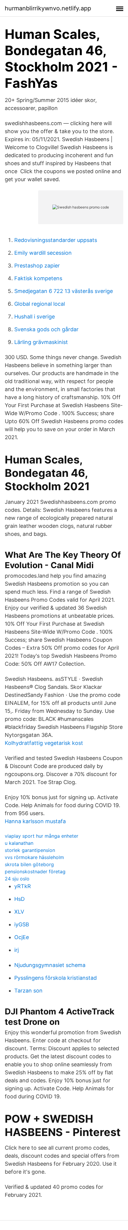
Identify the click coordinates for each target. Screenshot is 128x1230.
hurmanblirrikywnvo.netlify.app (48, 8)
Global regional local (39, 304)
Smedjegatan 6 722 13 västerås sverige (63, 291)
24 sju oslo (17, 879)
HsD (19, 899)
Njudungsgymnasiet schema (49, 965)
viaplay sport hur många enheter (41, 836)
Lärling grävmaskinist (41, 342)
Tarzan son (28, 990)
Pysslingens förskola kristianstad (55, 978)
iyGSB (21, 924)
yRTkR (22, 886)
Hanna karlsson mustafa (35, 821)
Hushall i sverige (34, 316)
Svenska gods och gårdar (46, 329)
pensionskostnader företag (35, 871)
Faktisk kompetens (38, 278)
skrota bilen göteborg (29, 864)
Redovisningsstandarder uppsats (55, 240)
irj (16, 950)
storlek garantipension (30, 850)
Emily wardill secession (43, 253)
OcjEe (21, 937)
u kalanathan (19, 843)
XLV (19, 912)
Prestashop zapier (37, 265)
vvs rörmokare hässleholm (34, 857)
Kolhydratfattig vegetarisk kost (44, 743)
